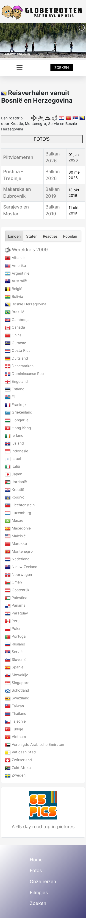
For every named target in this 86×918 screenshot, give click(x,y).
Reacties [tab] (50, 236)
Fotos (36, 870)
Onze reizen (43, 881)
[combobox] (39, 67)
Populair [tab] (70, 236)
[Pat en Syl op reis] (43, 13)
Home (36, 859)
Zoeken (61, 67)
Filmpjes (39, 892)
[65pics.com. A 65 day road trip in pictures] (43, 805)
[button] (72, 40)
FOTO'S (42, 139)
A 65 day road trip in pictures (43, 826)
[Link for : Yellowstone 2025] (43, 40)
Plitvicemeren (18, 157)
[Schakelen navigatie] (19, 67)
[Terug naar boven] (78, 909)
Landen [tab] (14, 236)
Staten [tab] (31, 236)
